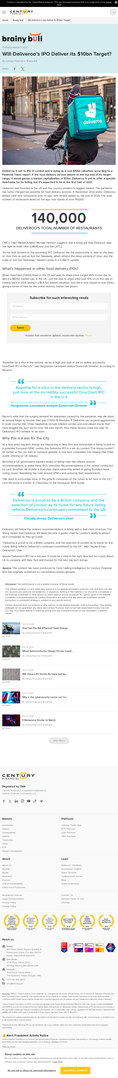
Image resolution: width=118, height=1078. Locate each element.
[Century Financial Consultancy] (17, 11)
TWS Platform (68, 836)
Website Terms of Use (72, 899)
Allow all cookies (75, 1070)
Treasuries (7, 840)
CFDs (5, 844)
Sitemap (65, 903)
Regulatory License (12, 895)
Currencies (7, 825)
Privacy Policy (9, 903)
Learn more (58, 1062)
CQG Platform (68, 833)
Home (5, 20)
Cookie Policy (9, 906)
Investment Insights (71, 869)
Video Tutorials (69, 873)
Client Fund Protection (13, 887)
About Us (7, 865)
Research (7, 876)
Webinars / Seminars (71, 865)
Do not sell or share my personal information (32, 1070)
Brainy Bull (32, 61)
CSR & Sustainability (12, 884)
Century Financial (14, 61)
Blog (63, 880)
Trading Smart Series (71, 876)
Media (5, 873)
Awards (6, 869)
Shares (5, 829)
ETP (4, 847)
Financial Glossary (70, 884)
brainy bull (18, 20)
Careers (6, 880)
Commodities (9, 833)
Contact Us (67, 895)
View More (59, 740)
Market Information (12, 851)
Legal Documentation (13, 899)
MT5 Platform (68, 829)
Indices (5, 836)
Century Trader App (71, 825)
